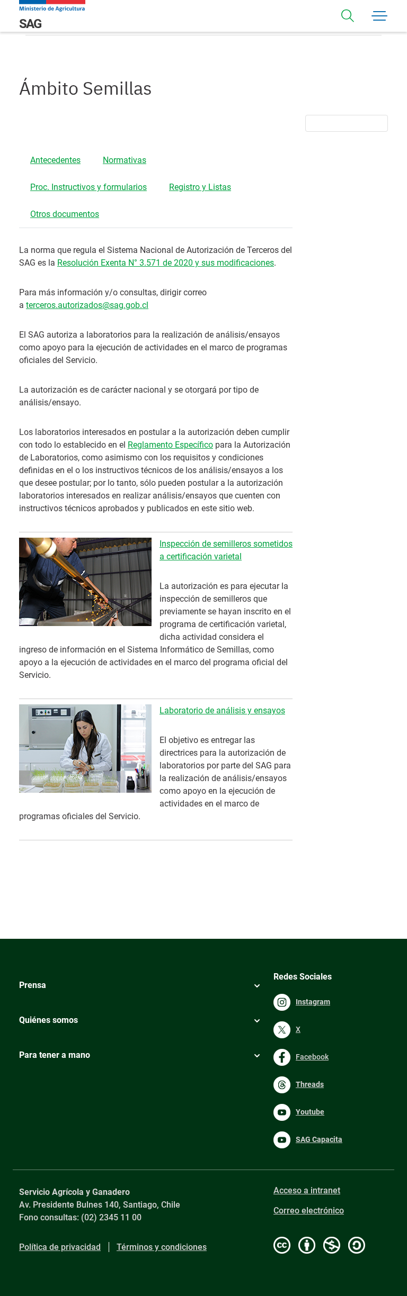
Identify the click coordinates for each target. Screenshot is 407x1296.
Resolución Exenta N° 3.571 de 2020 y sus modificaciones (165, 263)
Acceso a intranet (306, 1190)
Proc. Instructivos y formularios (88, 187)
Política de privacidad (60, 1247)
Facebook (312, 1057)
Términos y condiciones (162, 1247)
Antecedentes (55, 160)
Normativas (124, 160)
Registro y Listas (200, 187)
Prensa (32, 985)
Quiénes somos (48, 1020)
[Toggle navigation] (348, 16)
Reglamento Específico (170, 445)
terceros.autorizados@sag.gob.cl (87, 305)
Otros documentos (64, 214)
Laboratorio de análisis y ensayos (222, 710)
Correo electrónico (308, 1211)
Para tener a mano (54, 1055)
